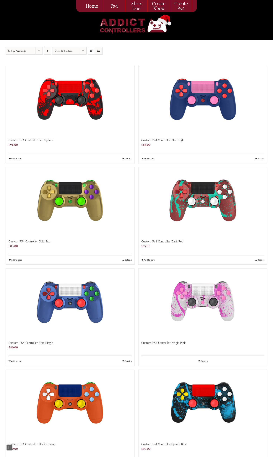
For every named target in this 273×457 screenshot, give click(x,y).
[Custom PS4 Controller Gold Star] (70, 201)
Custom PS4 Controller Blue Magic (31, 343)
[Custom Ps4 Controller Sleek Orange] (70, 404)
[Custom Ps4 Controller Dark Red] (203, 201)
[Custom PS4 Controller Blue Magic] (70, 303)
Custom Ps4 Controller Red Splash (31, 140)
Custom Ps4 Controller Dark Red (162, 241)
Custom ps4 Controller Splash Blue (164, 444)
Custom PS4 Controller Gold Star (30, 241)
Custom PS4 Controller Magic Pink (163, 343)
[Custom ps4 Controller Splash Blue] (203, 404)
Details (128, 158)
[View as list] (98, 50)
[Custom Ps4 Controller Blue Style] (203, 100)
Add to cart (16, 158)
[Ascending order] (47, 51)
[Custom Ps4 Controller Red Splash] (70, 100)
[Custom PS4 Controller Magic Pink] (203, 303)
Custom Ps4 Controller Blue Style (162, 140)
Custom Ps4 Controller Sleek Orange (32, 444)
